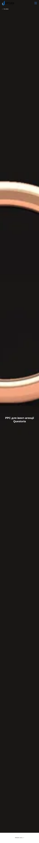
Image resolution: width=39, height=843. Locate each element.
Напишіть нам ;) (19, 837)
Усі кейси (6, 9)
